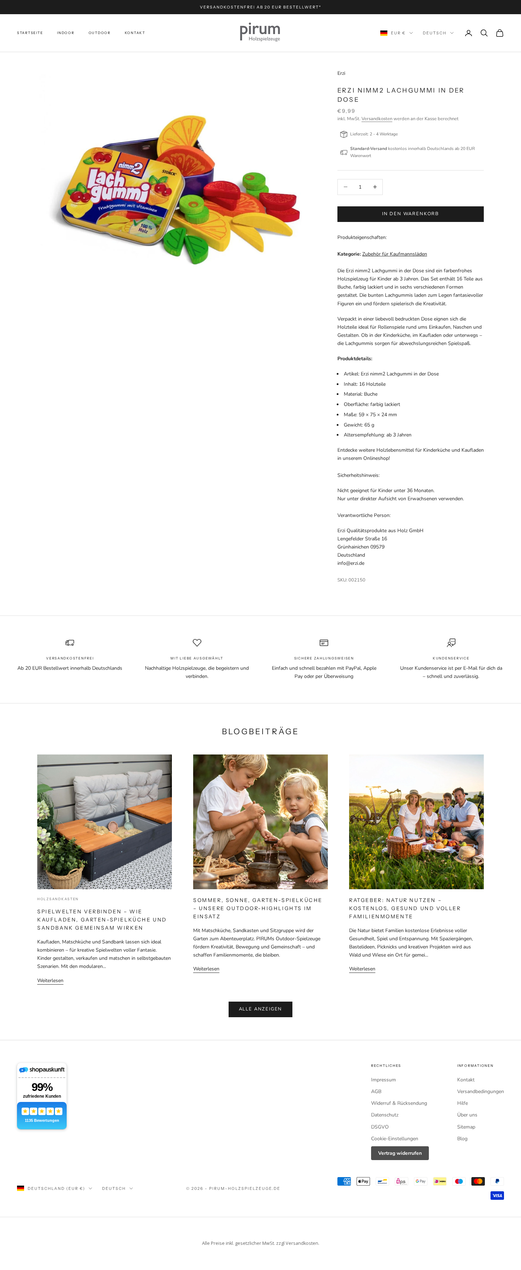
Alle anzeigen (260, 1009)
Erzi (341, 73)
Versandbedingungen (480, 1091)
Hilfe (462, 1103)
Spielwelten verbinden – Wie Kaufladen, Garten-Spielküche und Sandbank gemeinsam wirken (102, 919)
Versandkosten (377, 119)
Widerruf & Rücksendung (399, 1103)
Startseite (30, 33)
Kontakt (135, 33)
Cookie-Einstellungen (394, 1138)
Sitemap (466, 1127)
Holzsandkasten (58, 899)
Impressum (383, 1079)
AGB (376, 1091)
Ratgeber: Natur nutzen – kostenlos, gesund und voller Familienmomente (405, 908)
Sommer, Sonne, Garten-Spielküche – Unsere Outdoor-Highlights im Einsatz (258, 908)
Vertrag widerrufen (400, 1153)
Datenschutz (384, 1115)
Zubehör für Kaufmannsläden (394, 254)
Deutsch (435, 32)
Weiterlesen (50, 980)
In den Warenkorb (410, 214)
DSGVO (380, 1127)
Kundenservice (451, 658)
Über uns (467, 1115)
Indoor (65, 33)
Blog (462, 1138)
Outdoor (100, 33)
